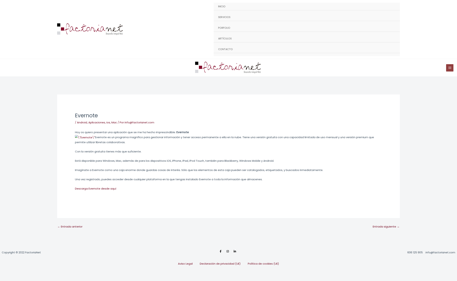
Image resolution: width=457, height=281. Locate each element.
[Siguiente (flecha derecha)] (22, 278)
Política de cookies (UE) (263, 263)
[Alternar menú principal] (449, 67)
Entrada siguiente (386, 226)
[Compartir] (37, 273)
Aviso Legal (185, 263)
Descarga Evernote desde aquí (95, 188)
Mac (114, 122)
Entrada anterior (69, 226)
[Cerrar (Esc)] (52, 273)
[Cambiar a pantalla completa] (22, 273)
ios (108, 122)
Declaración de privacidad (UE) (220, 263)
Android (82, 122)
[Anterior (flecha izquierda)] (7, 278)
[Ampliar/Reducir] (7, 273)
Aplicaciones (96, 122)
